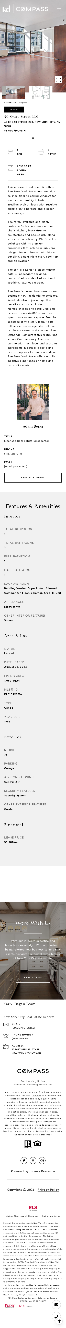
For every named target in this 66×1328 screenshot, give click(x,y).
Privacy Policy (48, 1190)
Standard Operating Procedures (33, 1084)
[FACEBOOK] (23, 1160)
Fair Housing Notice (33, 1081)
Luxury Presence (42, 1171)
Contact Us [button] (33, 977)
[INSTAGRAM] (33, 1160)
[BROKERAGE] (42, 1160)
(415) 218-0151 (13, 453)
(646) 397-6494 (20, 1038)
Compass (36, 1095)
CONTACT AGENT (33, 477)
